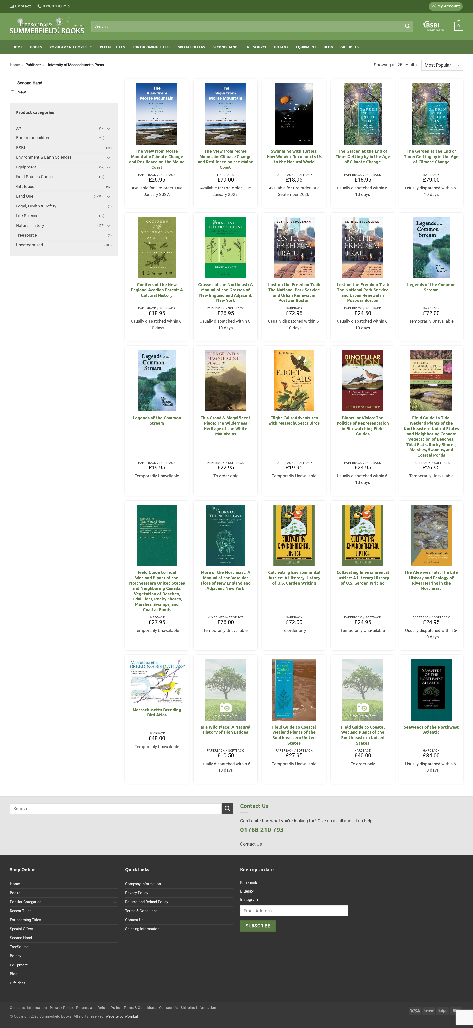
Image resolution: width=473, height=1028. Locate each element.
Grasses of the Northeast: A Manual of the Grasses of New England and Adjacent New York (225, 292)
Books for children (33, 137)
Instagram (249, 899)
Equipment (306, 47)
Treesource (26, 235)
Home (17, 47)
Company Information (143, 884)
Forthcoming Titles (151, 47)
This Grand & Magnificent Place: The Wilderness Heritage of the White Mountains (226, 425)
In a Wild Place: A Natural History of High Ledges (225, 729)
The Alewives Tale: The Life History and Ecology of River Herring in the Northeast (431, 580)
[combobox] (252, 26)
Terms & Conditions (141, 911)
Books (36, 47)
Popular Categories (68, 47)
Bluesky (247, 891)
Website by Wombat (121, 1016)
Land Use (24, 196)
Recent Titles (112, 47)
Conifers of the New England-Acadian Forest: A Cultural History (157, 290)
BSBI (20, 147)
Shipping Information (142, 929)
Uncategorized (29, 245)
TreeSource (256, 47)
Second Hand (225, 47)
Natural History (30, 225)
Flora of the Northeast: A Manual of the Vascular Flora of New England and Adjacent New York (226, 580)
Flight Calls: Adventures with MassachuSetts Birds (294, 420)
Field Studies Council (35, 176)
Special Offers (191, 47)
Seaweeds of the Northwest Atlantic (431, 729)
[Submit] (407, 26)
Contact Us (134, 920)
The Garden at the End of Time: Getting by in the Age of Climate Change (363, 156)
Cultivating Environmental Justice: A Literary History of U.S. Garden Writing (294, 577)
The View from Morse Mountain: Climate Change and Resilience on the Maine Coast (157, 159)
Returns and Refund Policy (146, 902)
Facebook (248, 882)
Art (19, 128)
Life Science (27, 215)
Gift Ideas (349, 47)
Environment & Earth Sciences (44, 157)
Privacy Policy (136, 893)
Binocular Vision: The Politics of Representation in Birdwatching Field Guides (363, 425)
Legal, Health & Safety (36, 206)
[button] (458, 26)
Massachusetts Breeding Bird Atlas (157, 712)
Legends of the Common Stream (431, 287)
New (21, 92)
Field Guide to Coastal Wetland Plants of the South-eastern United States (294, 735)
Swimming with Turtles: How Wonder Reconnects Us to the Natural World (294, 156)
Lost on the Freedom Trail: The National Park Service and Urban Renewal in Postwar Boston (294, 292)
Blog (328, 47)
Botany (281, 47)
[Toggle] (109, 128)
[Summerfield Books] (47, 25)
